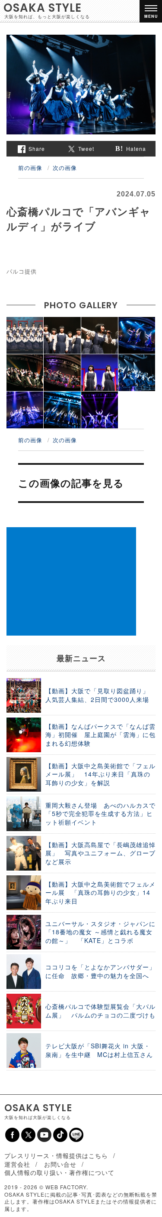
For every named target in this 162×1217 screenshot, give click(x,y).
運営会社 (17, 1164)
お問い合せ (60, 1164)
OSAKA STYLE (42, 8)
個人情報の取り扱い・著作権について (59, 1172)
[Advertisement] (71, 581)
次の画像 (65, 167)
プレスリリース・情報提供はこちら (56, 1155)
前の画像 (30, 167)
